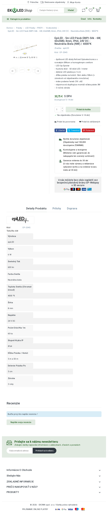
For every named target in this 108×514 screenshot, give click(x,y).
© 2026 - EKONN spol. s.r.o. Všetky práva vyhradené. (54, 505)
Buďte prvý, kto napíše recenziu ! (23, 414)
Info (90, 19)
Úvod (83, 19)
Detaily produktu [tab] (36, 208)
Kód (56, 52)
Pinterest (90, 130)
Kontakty (97, 19)
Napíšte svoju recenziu (21, 422)
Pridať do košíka (83, 109)
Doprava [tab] (72, 208)
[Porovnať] (83, 10)
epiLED (66, 48)
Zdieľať (61, 130)
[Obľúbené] (90, 10)
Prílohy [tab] (57, 208)
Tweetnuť (75, 130)
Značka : (58, 48)
